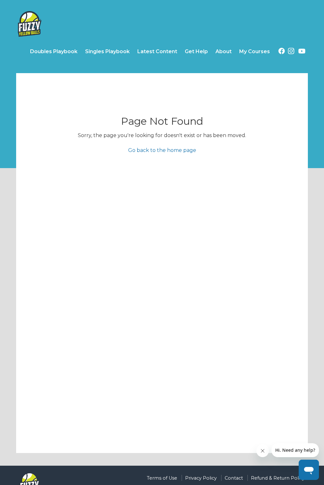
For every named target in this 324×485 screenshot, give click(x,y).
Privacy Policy (201, 478)
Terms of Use (162, 478)
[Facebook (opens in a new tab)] (281, 52)
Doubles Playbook (54, 51)
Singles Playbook (107, 51)
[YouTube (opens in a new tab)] (301, 52)
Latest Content (157, 51)
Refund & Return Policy (278, 478)
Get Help (196, 51)
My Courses (254, 51)
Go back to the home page (162, 150)
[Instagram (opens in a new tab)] (291, 52)
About (223, 51)
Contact (234, 478)
